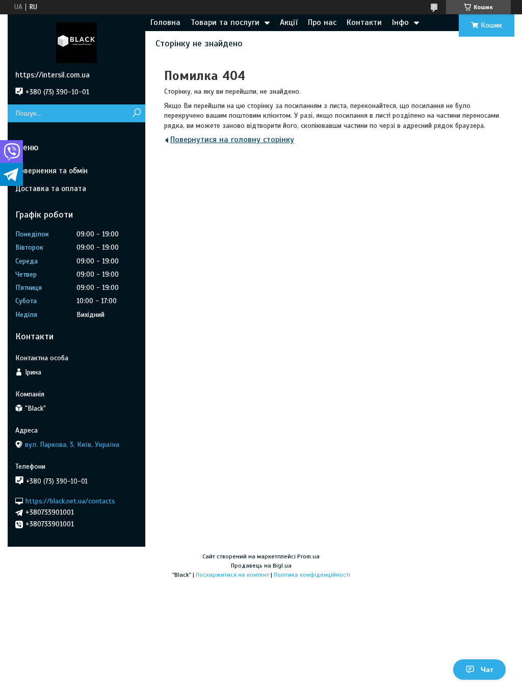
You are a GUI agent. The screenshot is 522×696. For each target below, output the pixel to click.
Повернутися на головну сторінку (232, 140)
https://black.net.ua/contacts (70, 500)
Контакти (364, 22)
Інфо (400, 22)
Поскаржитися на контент (232, 574)
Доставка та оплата (50, 188)
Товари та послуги (225, 22)
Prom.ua (308, 556)
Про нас (322, 22)
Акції (289, 22)
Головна (165, 22)
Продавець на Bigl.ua (261, 565)
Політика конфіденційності (312, 574)
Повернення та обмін (51, 170)
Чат (487, 669)
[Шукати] (136, 113)
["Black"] (76, 42)
